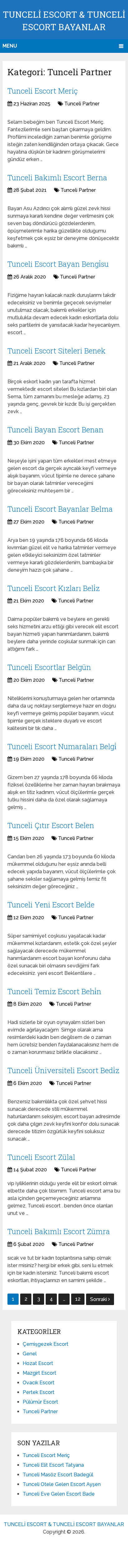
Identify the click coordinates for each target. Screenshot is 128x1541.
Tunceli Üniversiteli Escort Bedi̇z (63, 1070)
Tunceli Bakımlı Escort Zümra (58, 1231)
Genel (30, 1354)
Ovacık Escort (38, 1383)
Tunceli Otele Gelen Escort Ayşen (62, 1484)
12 (77, 1299)
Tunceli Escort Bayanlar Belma (60, 509)
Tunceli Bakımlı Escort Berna (57, 177)
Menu (9, 46)
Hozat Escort (38, 1363)
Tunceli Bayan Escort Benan (55, 430)
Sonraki (99, 1299)
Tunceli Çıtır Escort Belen (50, 825)
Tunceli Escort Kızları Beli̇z (53, 588)
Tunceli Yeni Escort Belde (50, 905)
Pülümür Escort (40, 1402)
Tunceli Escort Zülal (41, 1157)
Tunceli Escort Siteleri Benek (56, 351)
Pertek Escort (38, 1392)
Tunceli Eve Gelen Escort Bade (59, 1494)
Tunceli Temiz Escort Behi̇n (54, 991)
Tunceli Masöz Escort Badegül (58, 1475)
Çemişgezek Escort (45, 1344)
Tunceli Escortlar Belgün (49, 667)
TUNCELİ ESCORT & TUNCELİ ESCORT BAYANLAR (64, 1524)
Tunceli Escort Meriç (42, 91)
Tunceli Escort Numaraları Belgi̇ (62, 746)
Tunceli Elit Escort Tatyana (53, 1465)
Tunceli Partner (81, 104)
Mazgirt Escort (39, 1373)
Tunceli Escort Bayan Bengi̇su (58, 264)
